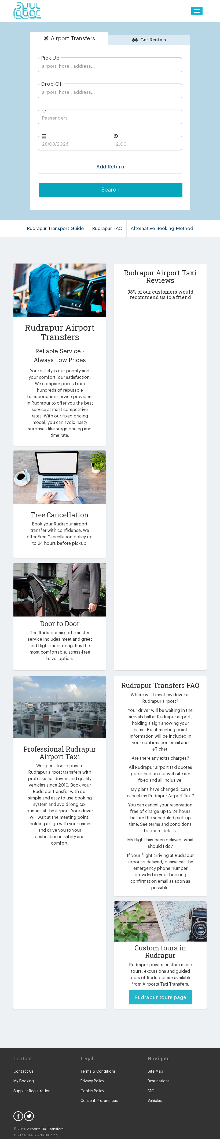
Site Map (155, 1071)
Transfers (73, 38)
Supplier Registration (31, 1091)
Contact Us (23, 1071)
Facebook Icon (18, 1116)
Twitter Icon (29, 1116)
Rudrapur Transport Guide (55, 228)
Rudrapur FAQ (107, 228)
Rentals (153, 40)
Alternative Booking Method (162, 228)
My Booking (23, 1081)
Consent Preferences (99, 1101)
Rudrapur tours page (160, 997)
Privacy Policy (92, 1081)
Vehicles (155, 1101)
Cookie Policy (92, 1091)
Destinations (159, 1081)
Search (110, 190)
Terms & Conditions (98, 1071)
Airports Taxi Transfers (45, 1129)
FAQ (151, 1091)
